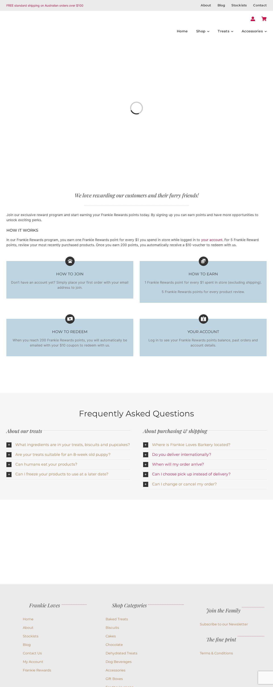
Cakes (111, 636)
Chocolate (114, 645)
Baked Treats (117, 619)
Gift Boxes (114, 679)
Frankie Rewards (37, 670)
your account (211, 240)
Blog (27, 645)
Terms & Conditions (216, 653)
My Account (33, 662)
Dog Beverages (119, 662)
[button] (68, 445)
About (28, 628)
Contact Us (32, 653)
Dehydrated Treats (121, 653)
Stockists (30, 636)
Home (28, 619)
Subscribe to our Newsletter (224, 624)
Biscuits (112, 628)
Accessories (115, 670)
